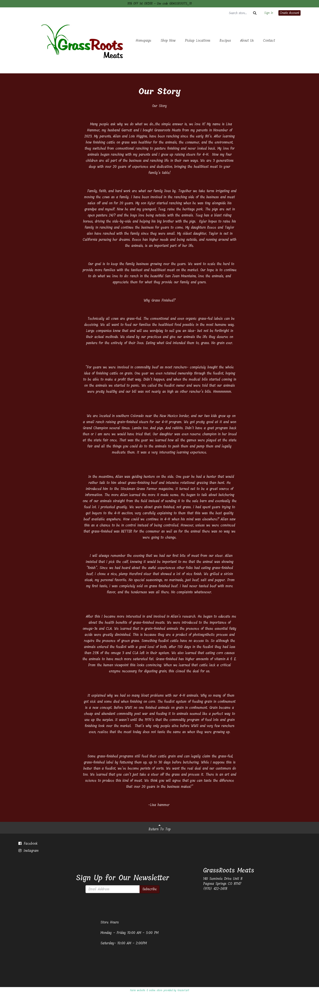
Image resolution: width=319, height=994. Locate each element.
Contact (269, 40)
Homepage (143, 40)
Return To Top (160, 829)
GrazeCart (183, 990)
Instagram (30, 851)
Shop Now (168, 40)
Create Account (289, 12)
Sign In (268, 13)
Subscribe (149, 889)
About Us (247, 40)
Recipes (225, 40)
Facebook (30, 843)
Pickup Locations (197, 40)
